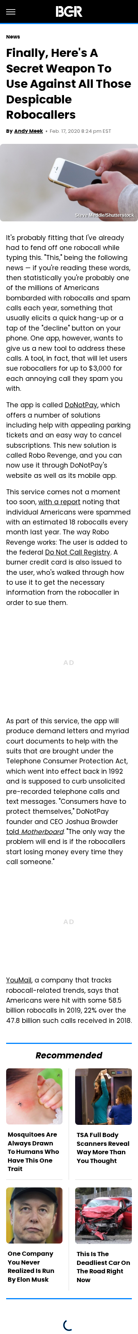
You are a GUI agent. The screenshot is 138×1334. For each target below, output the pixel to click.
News (13, 37)
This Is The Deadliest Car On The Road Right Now (103, 1267)
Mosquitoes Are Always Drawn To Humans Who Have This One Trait (33, 1152)
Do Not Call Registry (77, 553)
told (34, 832)
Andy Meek (28, 131)
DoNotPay (81, 405)
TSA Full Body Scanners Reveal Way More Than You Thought (103, 1148)
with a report (59, 502)
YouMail (18, 981)
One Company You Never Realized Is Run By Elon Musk (31, 1266)
